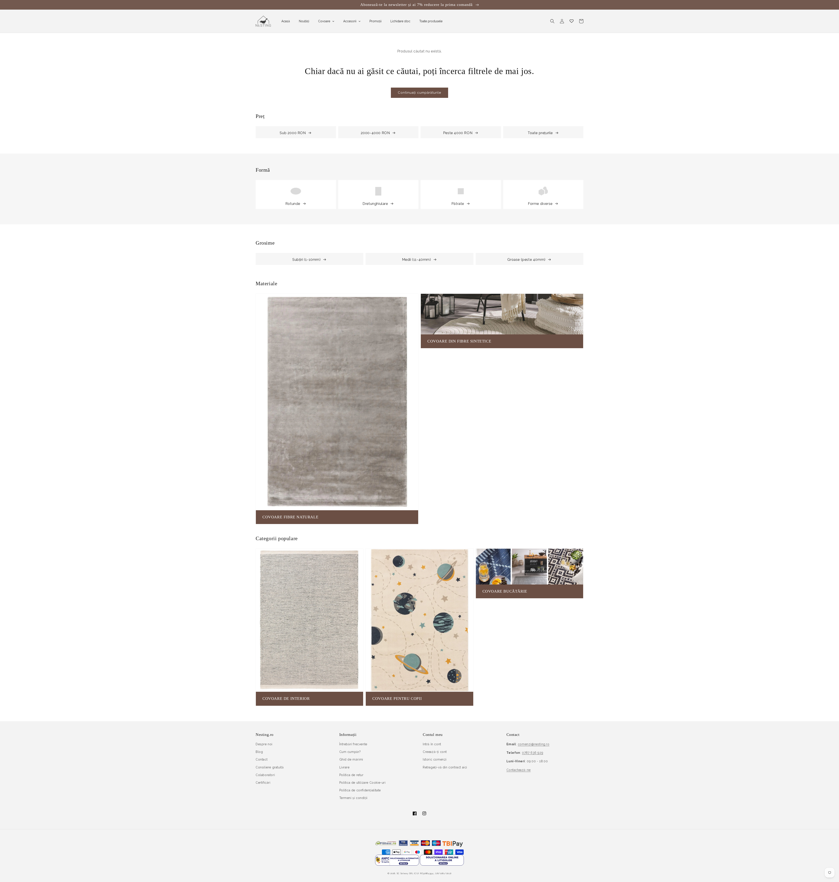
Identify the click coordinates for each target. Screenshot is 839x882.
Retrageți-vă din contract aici (445, 767)
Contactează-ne (518, 770)
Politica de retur (351, 775)
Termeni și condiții (353, 798)
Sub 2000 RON (293, 133)
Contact (261, 759)
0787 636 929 (532, 752)
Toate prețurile (540, 133)
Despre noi (264, 744)
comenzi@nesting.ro (534, 744)
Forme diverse (540, 204)
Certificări (263, 782)
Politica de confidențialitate (360, 790)
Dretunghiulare (375, 204)
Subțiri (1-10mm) (306, 260)
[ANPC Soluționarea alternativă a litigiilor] (397, 864)
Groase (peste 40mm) (526, 260)
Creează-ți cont (435, 752)
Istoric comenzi (435, 759)
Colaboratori (265, 775)
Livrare (344, 767)
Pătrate (457, 204)
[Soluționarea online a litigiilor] (442, 864)
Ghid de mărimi (351, 759)
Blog (259, 752)
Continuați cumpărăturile (419, 93)
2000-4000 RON (375, 133)
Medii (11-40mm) (416, 260)
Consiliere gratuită (270, 767)
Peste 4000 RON (457, 133)
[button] (552, 21)
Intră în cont (432, 744)
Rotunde (292, 204)
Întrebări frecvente (353, 744)
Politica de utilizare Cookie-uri (362, 782)
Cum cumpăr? (350, 752)
